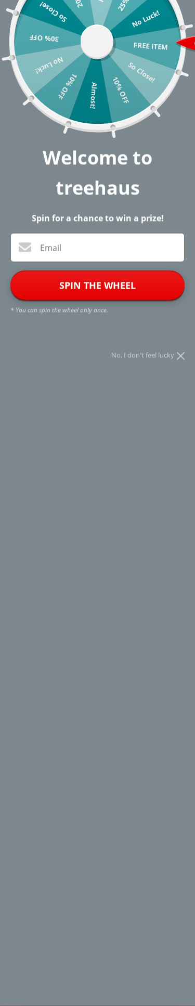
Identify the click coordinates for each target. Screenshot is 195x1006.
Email (50, 248)
